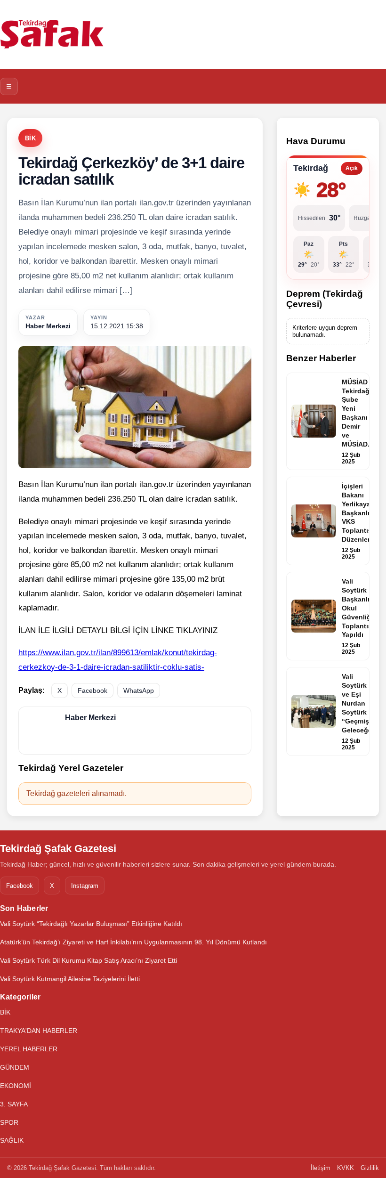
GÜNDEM (14, 1067)
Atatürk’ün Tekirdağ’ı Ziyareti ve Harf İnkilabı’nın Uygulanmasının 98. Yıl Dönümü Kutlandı (133, 942)
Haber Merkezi (48, 326)
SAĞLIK (12, 1140)
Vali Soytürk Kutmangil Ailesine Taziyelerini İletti (70, 979)
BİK (30, 138)
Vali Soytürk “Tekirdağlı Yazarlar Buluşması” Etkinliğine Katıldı (91, 923)
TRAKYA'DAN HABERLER (38, 1030)
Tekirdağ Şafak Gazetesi (58, 848)
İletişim (320, 1167)
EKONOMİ (15, 1085)
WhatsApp (138, 690)
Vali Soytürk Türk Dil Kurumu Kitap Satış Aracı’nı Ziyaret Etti (88, 960)
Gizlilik (370, 1167)
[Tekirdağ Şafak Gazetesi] (52, 34)
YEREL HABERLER (28, 1049)
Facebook (92, 690)
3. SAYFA (14, 1104)
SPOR (9, 1122)
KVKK (345, 1167)
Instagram (84, 885)
